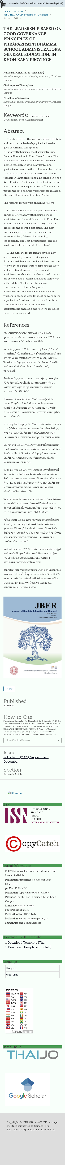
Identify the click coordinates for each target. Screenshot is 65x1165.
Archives (18, 11)
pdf (10, 689)
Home (6, 11)
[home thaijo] (33, 1058)
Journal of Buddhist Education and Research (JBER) (36, 3)
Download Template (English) (29, 947)
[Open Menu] (3, 3)
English (11, 968)
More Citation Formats (18, 740)
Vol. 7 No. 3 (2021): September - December (25, 15)
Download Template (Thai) (26, 942)
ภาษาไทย (12, 974)
